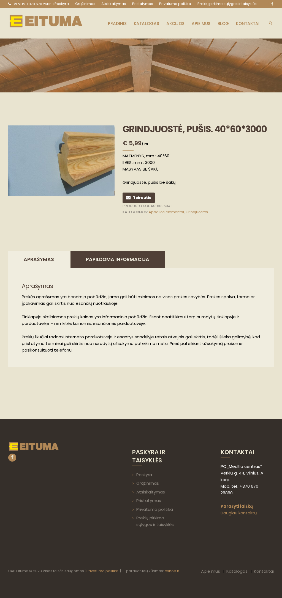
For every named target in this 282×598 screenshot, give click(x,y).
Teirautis (142, 197)
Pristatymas (148, 500)
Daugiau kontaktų (239, 513)
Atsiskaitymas (150, 492)
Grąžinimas (147, 483)
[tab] (39, 259)
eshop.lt (172, 571)
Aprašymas (39, 259)
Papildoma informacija (117, 259)
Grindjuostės (197, 212)
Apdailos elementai (166, 212)
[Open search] (270, 23)
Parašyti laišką (237, 506)
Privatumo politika (154, 509)
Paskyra (144, 475)
